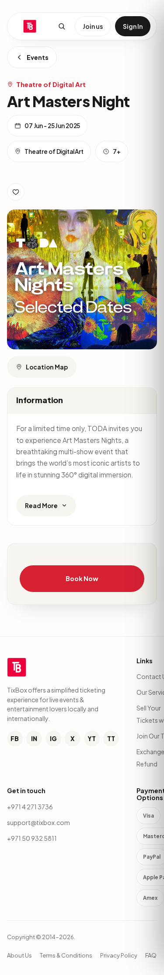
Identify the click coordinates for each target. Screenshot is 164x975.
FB (14, 738)
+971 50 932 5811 (32, 838)
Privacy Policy (118, 955)
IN (34, 738)
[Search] (61, 26)
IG (53, 738)
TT (111, 738)
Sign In (133, 26)
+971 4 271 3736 (30, 807)
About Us (19, 955)
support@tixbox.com (38, 822)
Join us (93, 26)
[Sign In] (15, 192)
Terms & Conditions (66, 955)
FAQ (151, 955)
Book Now (82, 578)
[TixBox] (29, 26)
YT (91, 738)
